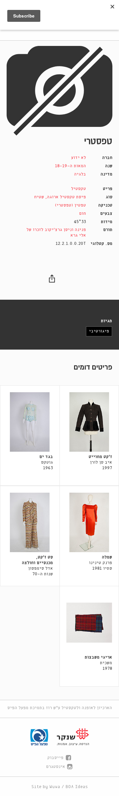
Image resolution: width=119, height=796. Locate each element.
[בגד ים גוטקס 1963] (30, 422)
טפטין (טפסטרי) (70, 205)
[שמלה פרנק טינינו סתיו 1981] (89, 522)
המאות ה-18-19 (70, 166)
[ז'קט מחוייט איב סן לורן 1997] (89, 422)
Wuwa (54, 787)
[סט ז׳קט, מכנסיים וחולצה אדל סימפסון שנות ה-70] (30, 522)
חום (82, 213)
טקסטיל (78, 189)
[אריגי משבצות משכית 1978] (89, 622)
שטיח (39, 197)
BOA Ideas (76, 787)
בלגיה (80, 174)
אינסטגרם (55, 767)
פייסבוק (55, 758)
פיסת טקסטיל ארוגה (66, 197)
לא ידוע (78, 158)
